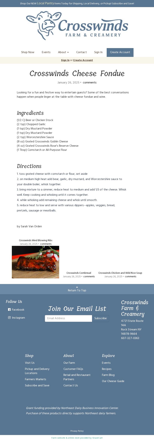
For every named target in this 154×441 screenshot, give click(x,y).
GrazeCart (97, 438)
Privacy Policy (77, 431)
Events (46, 52)
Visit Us (30, 363)
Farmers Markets (35, 379)
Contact (81, 52)
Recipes (107, 369)
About (62, 52)
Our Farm (69, 363)
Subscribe (100, 318)
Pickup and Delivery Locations (37, 371)
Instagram (18, 317)
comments (89, 82)
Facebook (17, 309)
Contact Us (70, 385)
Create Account (120, 52)
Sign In (98, 52)
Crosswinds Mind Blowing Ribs (35, 240)
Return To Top (77, 290)
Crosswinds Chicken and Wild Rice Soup (120, 273)
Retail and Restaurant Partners (77, 377)
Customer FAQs (73, 369)
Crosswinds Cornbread (78, 273)
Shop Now (27, 52)
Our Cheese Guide (113, 381)
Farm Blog (108, 375)
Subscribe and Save (37, 385)
